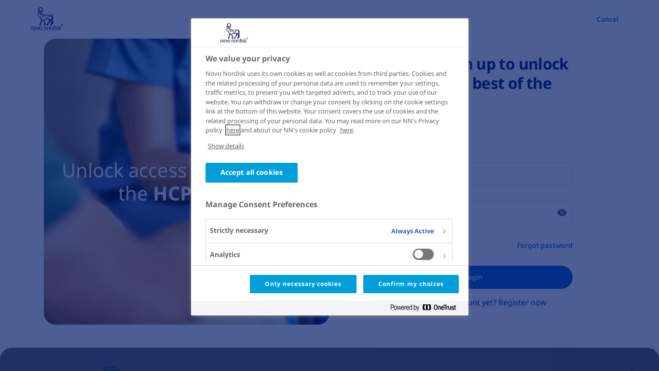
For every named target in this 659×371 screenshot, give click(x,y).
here (232, 130)
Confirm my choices (410, 284)
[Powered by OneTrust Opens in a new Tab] (427, 309)
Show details (226, 146)
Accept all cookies (251, 172)
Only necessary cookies (303, 284)
